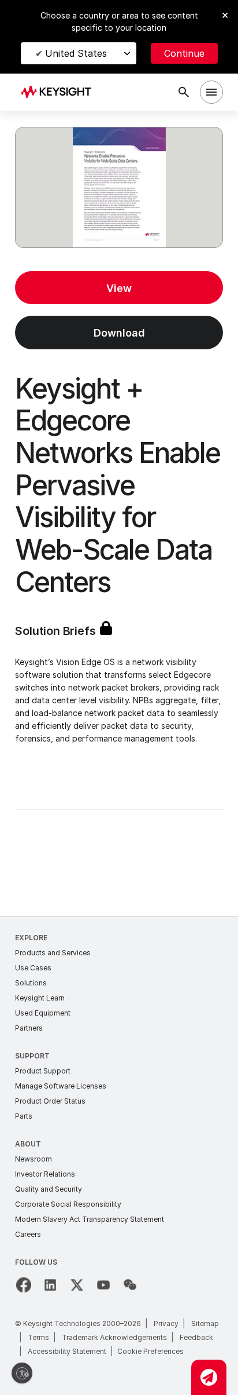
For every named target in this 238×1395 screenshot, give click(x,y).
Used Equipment (42, 1013)
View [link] (119, 288)
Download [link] (119, 333)
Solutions (31, 982)
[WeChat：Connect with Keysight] (130, 1285)
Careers (28, 1234)
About (28, 1144)
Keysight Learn (40, 998)
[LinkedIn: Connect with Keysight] (50, 1285)
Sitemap (205, 1323)
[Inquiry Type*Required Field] (208, 1377)
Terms (38, 1337)
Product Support (42, 1071)
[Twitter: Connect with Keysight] (76, 1285)
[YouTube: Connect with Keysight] (103, 1285)
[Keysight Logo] (60, 92)
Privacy (166, 1323)
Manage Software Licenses (60, 1086)
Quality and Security (48, 1189)
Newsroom (33, 1159)
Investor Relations (45, 1174)
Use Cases (33, 967)
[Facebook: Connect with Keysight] (23, 1285)
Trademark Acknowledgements (114, 1337)
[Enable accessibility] (22, 1373)
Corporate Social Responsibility (68, 1204)
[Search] (184, 92)
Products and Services (53, 952)
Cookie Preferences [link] (150, 1351)
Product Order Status (50, 1101)
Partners (29, 1028)
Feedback (196, 1337)
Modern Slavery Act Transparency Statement (89, 1219)
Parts (23, 1116)
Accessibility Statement (67, 1351)
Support (32, 1055)
